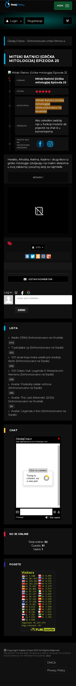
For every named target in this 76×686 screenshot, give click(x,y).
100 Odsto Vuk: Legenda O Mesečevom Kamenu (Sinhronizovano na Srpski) (35, 372)
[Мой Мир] (43, 256)
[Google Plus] (48, 256)
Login (14, 21)
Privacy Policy (56, 670)
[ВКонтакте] (27, 256)
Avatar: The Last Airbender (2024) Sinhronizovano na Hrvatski (31, 399)
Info (38, 247)
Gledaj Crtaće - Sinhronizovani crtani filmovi (35, 41)
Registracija (34, 21)
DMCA (51, 662)
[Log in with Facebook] (22, 292)
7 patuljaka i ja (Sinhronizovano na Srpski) (37, 347)
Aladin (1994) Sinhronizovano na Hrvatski (37, 337)
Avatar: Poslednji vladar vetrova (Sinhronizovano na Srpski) (29, 386)
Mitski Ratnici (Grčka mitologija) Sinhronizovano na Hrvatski (49, 106)
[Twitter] (32, 256)
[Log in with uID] (16, 292)
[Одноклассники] (38, 256)
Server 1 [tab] (38, 177)
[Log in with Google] (28, 292)
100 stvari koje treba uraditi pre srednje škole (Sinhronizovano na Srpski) (34, 359)
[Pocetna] (14, 6)
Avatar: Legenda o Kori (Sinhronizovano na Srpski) (37, 412)
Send (21, 310)
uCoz (48, 655)
